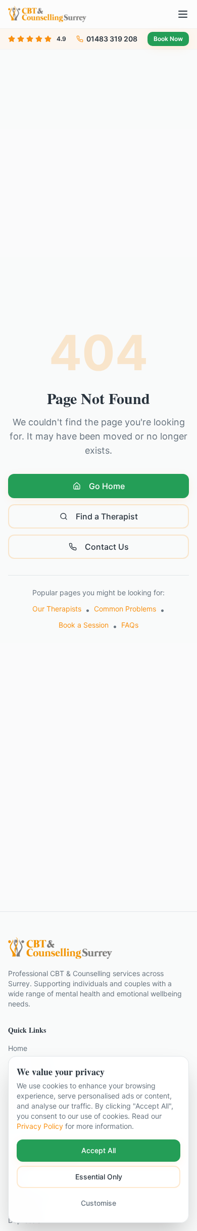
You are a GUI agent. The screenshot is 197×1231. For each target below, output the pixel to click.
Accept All (98, 1150)
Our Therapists (56, 608)
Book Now (168, 38)
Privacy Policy (40, 1126)
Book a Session (84, 625)
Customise (98, 1203)
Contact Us (107, 547)
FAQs (129, 625)
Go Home (107, 486)
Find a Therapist (107, 516)
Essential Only (98, 1176)
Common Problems (125, 608)
